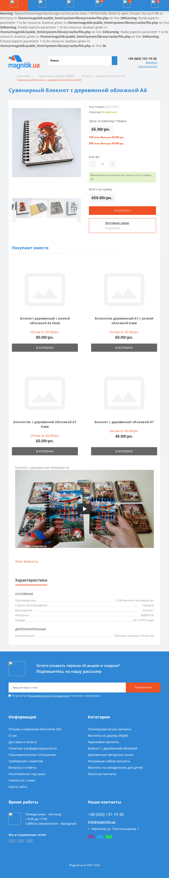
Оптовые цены (117, 223)
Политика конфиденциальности (33, 748)
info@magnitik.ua (102, 822)
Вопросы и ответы (23, 767)
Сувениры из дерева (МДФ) (56, 76)
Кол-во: (94, 157)
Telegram (100, 837)
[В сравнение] (76, 271)
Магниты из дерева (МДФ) (108, 735)
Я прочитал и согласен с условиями (56, 696)
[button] (70, 5)
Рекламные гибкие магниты (109, 761)
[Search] (114, 60)
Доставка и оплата (23, 742)
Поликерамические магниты (109, 729)
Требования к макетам (26, 761)
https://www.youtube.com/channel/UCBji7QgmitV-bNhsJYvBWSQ (20, 841)
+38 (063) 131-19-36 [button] (106, 814)
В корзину (122, 210)
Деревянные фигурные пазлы (111, 755)
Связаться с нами (22, 780)
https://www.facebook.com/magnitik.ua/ (12, 841)
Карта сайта (18, 787)
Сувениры (23, 76)
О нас (13, 735)
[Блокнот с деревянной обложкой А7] (124, 393)
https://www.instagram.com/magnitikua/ (29, 841)
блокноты (31, 561)
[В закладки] (76, 368)
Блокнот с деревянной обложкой (104, 76)
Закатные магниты (102, 774)
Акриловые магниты (103, 742)
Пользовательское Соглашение (48, 696)
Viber (91, 837)
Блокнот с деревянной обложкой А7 (124, 422)
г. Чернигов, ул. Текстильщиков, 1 (113, 829)
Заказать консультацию (147, 64)
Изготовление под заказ (27, 774)
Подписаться (143, 687)
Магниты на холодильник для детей (115, 767)
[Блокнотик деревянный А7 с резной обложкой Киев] (124, 289)
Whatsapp (108, 837)
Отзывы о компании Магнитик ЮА (35, 729)
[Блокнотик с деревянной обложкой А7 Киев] (45, 393)
